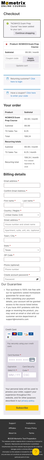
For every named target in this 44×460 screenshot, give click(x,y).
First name (10, 201)
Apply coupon (30, 59)
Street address (12, 220)
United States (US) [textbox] (14, 215)
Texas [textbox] (8, 250)
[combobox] (22, 215)
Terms (31, 433)
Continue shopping (24, 33)
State (7, 246)
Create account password (17, 275)
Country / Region (12, 210)
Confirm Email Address (15, 191)
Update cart (22, 65)
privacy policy (27, 401)
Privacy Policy (31, 428)
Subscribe (22, 407)
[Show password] (37, 279)
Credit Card (11, 329)
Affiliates (12, 428)
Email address (11, 181)
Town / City (10, 236)
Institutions (30, 423)
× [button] (7, 44)
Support (12, 423)
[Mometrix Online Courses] (13, 4)
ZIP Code (9, 255)
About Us (12, 433)
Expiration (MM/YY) (12, 368)
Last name (28, 201)
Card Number (14, 355)
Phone (11, 265)
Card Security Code (28, 368)
